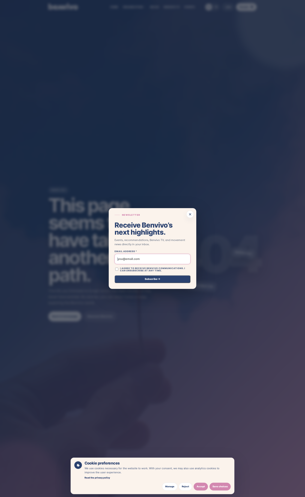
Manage (169, 486)
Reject (185, 486)
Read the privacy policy (97, 477)
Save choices (220, 486)
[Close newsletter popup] (190, 214)
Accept (201, 486)
